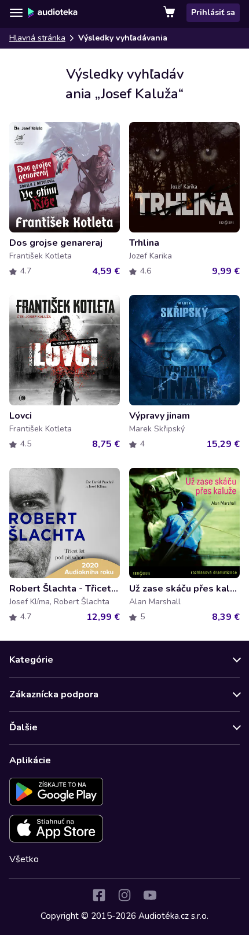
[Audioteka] (53, 12)
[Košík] (170, 13)
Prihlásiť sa (213, 12)
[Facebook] (99, 895)
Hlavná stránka (37, 37)
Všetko (24, 859)
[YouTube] (150, 895)
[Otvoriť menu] (16, 13)
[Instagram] (124, 895)
